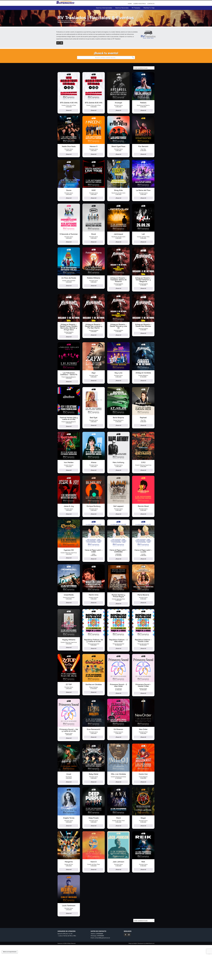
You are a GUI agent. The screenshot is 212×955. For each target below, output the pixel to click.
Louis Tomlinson (68, 905)
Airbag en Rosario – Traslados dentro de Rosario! (118, 280)
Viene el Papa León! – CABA (94, 551)
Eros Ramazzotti (93, 729)
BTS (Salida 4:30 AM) (68, 103)
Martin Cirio (93, 595)
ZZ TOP (69, 684)
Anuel (68, 774)
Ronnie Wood (143, 506)
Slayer (143, 818)
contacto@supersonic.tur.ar (102, 938)
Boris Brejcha (118, 417)
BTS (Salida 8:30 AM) (93, 103)
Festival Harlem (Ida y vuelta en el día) (69, 418)
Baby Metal (93, 774)
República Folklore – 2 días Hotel (118, 641)
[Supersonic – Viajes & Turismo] (65, 3)
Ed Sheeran (118, 729)
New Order (143, 729)
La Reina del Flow (143, 190)
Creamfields (69, 595)
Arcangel (118, 103)
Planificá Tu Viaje (149, 8)
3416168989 (99, 933)
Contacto (150, 4)
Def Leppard (118, 506)
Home (130, 4)
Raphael (143, 417)
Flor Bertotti (143, 146)
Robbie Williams (93, 278)
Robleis (143, 103)
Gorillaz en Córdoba (94, 684)
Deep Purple (94, 818)
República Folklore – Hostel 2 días (143, 641)
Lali (143, 234)
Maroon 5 (93, 146)
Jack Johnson (118, 862)
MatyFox (135, 943)
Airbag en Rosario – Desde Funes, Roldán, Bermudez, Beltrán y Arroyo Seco (69, 327)
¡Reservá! (69, 110)
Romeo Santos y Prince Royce (118, 596)
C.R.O (143, 462)
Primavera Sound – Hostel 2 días (143, 685)
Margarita (69, 862)
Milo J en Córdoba (118, 774)
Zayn (94, 373)
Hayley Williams (68, 640)
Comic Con (143, 774)
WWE (94, 190)
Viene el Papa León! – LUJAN (143, 551)
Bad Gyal (93, 417)
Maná (118, 818)
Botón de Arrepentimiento (9, 951)
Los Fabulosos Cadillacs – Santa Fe (68, 374)
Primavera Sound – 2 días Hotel (118, 685)
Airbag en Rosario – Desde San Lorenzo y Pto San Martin (93, 326)
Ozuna (68, 190)
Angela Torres (68, 818)
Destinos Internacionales (104, 8)
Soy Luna (118, 373)
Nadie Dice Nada (69, 146)
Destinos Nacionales (122, 8)
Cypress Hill (69, 550)
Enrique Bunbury (93, 506)
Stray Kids (118, 190)
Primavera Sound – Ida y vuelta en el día (68, 730)
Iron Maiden (69, 462)
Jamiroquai (118, 234)
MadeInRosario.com (150, 943)
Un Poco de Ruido (68, 278)
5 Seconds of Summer (69, 234)
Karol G (94, 862)
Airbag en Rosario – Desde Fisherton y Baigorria (143, 280)
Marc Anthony (118, 462)
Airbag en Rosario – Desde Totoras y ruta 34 (118, 326)
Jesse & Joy (69, 506)
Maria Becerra (143, 595)
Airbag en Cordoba (143, 373)
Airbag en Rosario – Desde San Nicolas (143, 325)
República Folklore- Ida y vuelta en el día (93, 641)
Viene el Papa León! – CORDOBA (118, 551)
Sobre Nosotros (139, 4)
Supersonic (60, 943)
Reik (143, 862)
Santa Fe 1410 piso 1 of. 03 (65, 933)
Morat (93, 234)
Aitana (93, 462)
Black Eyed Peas (118, 146)
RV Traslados (136, 8)
